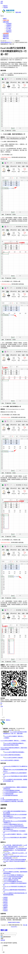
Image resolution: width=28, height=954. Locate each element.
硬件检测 (5, 905)
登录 (2, 3)
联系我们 (18, 922)
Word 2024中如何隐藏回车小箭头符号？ (13, 881)
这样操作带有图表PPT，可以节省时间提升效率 (14, 850)
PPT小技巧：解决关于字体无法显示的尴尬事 (14, 861)
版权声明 (14, 922)
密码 (2, 935)
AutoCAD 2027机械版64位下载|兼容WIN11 (14, 875)
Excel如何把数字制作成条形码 (10, 795)
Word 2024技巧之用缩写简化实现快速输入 (11, 754)
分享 (2, 706)
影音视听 (5, 899)
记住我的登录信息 (6, 936)
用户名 (2, 933)
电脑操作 (5, 907)
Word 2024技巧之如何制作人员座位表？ (10, 760)
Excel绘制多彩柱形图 (8, 793)
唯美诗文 (5, 5)
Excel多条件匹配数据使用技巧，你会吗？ (13, 792)
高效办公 (9, 42)
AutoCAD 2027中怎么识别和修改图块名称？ (13, 826)
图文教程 (5, 42)
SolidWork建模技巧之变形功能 (11, 880)
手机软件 (5, 897)
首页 (2, 42)
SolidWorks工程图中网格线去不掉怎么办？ (13, 824)
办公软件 (5, 900)
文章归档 (5, 7)
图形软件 (5, 902)
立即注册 (3, 940)
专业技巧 (5, 910)
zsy (10, 730)
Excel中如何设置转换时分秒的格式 (11, 790)
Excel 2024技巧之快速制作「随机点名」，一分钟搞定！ (14, 740)
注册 (2, 1)
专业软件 (5, 904)
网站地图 (10, 922)
